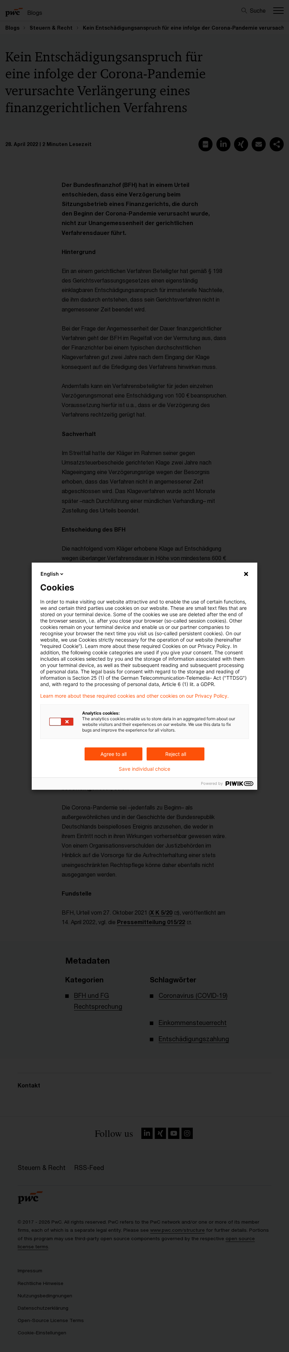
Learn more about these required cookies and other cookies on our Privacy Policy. (134, 696)
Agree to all (113, 754)
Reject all (175, 754)
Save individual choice (144, 769)
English (50, 574)
